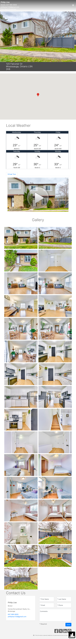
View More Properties (8, 9)
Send (68, 625)
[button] (4, 37)
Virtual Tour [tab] (12, 174)
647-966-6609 (11, 5)
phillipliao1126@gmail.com (10, 7)
